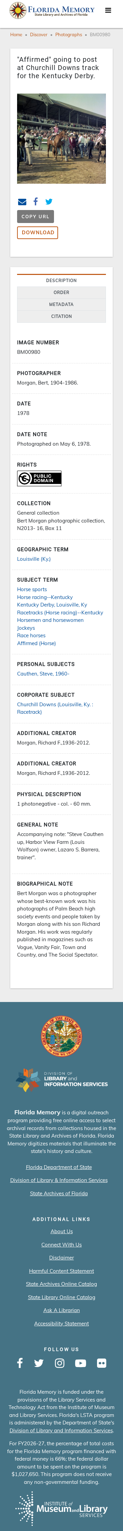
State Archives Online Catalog (61, 1284)
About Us (62, 1231)
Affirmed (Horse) (36, 643)
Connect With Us (61, 1244)
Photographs (68, 34)
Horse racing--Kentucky (45, 597)
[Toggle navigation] (108, 12)
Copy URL (36, 216)
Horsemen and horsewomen (50, 620)
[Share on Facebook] (35, 202)
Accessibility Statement (61, 1323)
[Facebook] (19, 1363)
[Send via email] (22, 202)
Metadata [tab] (61, 304)
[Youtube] (81, 1363)
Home (16, 34)
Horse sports (32, 589)
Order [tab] (61, 292)
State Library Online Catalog (61, 1297)
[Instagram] (60, 1363)
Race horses (31, 635)
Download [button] (38, 232)
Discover (38, 34)
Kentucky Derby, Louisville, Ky (52, 604)
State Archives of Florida (59, 1193)
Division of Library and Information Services (61, 1430)
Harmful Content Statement (61, 1271)
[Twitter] (39, 1363)
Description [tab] (61, 280)
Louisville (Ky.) (34, 559)
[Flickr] (102, 1363)
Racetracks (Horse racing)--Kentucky (60, 612)
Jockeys (26, 628)
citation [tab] (61, 316)
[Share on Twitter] (49, 202)
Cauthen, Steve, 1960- (43, 673)
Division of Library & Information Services (59, 1180)
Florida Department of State (59, 1167)
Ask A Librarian (61, 1310)
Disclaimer (61, 1257)
